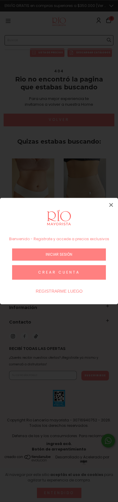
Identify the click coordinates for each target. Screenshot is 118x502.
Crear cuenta (59, 272)
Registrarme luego (59, 291)
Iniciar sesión (59, 254)
